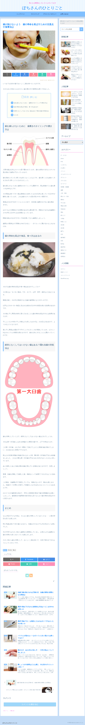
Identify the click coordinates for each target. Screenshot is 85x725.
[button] (51, 75)
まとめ (16, 115)
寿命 (11, 550)
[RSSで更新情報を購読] (31, 575)
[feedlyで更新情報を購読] (27, 575)
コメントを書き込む (29, 704)
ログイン (63, 269)
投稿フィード (64, 272)
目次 (26, 97)
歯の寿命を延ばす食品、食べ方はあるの (26, 107)
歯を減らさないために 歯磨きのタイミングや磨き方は (30, 103)
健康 (6, 550)
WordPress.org (65, 278)
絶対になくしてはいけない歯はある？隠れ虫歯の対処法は (31, 111)
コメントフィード (65, 275)
